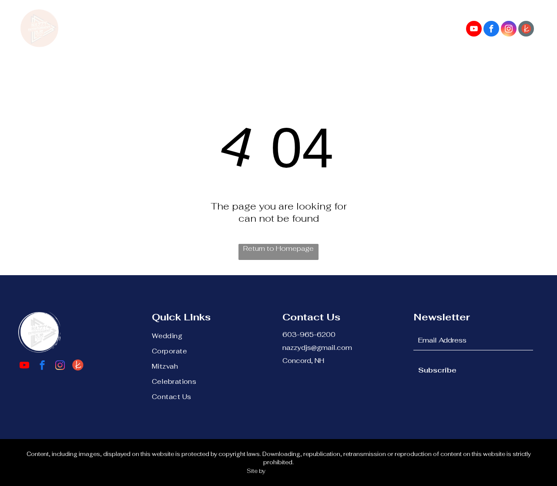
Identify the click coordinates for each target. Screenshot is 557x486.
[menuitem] (115, 24)
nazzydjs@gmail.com (317, 347)
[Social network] (526, 30)
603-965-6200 (309, 334)
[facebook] (491, 30)
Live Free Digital (288, 471)
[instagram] (509, 30)
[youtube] (474, 30)
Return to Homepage (278, 248)
